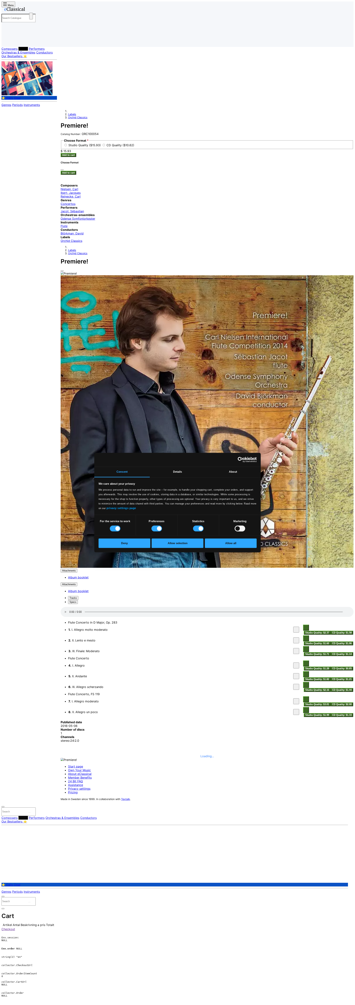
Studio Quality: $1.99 (317, 715)
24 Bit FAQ (75, 781)
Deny (124, 543)
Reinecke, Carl (71, 196)
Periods (17, 105)
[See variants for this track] (306, 628)
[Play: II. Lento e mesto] (296, 640)
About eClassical (80, 774)
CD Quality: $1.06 (342, 643)
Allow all (230, 543)
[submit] (29, 812)
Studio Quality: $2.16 (317, 690)
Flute (64, 226)
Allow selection (177, 543)
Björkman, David (72, 233)
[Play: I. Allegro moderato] (296, 701)
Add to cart (68, 155)
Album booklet (78, 577)
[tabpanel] (207, 662)
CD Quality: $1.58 (342, 632)
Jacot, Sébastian (72, 211)
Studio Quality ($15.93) (85, 145)
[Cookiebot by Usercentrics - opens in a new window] (240, 459)
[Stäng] (62, 169)
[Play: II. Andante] (296, 676)
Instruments (32, 105)
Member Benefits (80, 777)
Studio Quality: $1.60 (317, 643)
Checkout (8, 929)
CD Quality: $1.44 (342, 690)
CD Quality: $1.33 (342, 715)
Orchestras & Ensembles (18, 52)
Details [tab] (177, 471)
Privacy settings (79, 788)
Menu (10, 5)
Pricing (73, 792)
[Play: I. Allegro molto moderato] (296, 630)
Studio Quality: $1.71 (317, 654)
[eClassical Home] (31, 9)
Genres (6, 105)
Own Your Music (79, 770)
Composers (9, 49)
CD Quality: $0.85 (342, 668)
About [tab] (233, 471)
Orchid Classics (77, 117)
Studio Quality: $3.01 (317, 704)
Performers (37, 49)
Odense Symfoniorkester (78, 218)
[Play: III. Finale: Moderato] (296, 651)
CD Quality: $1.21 (342, 679)
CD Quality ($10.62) (120, 145)
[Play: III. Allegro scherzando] (296, 687)
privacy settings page (121, 508)
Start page (75, 766)
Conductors (44, 52)
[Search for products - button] (31, 16)
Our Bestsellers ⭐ (14, 56)
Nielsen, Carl (69, 189)
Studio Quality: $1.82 (317, 679)
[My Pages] (8, 41)
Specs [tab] (73, 602)
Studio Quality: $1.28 (317, 668)
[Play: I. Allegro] (296, 665)
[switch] (156, 528)
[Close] (62, 270)
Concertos (68, 204)
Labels (23, 49)
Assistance (75, 785)
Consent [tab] (122, 471)
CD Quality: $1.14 (342, 654)
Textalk (125, 799)
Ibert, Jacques (71, 193)
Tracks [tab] (73, 598)
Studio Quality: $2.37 (317, 632)
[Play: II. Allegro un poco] (296, 712)
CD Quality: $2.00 (342, 704)
